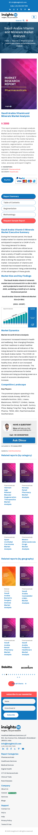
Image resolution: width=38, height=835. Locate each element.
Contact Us (5, 809)
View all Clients (17, 684)
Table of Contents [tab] (11, 203)
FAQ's (3, 813)
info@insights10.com (18, 2)
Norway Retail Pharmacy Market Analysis (26, 492)
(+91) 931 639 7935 (8, 746)
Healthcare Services (9, 761)
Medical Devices (7, 765)
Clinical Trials (6, 777)
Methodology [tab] (9, 215)
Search (19, 21)
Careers (8, 793)
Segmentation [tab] (9, 208)
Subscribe (11, 715)
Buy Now (7, 180)
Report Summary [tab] (11, 196)
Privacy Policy (6, 820)
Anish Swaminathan (14, 451)
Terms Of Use (6, 824)
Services (4, 797)
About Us (4, 789)
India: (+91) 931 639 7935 (19, 6)
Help (3, 816)
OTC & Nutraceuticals (9, 773)
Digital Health (6, 769)
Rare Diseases (6, 781)
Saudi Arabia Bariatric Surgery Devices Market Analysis (8, 600)
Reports (15, 41)
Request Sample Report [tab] (14, 221)
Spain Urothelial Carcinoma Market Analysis (9, 544)
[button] (2, 674)
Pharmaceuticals (27, 41)
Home (7, 41)
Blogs (3, 800)
